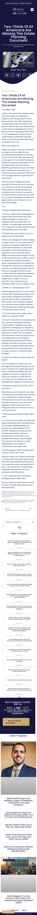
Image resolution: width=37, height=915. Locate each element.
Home (4, 44)
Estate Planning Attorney (17, 500)
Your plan (6, 214)
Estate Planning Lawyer (13, 501)
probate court (26, 501)
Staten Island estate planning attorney (19, 680)
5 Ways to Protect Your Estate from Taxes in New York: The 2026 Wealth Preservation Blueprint (19, 629)
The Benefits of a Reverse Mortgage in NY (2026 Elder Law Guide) (19, 650)
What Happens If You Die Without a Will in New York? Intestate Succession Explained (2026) (19, 596)
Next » (24, 910)
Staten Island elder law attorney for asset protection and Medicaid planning (19, 689)
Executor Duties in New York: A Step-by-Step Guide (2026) (19, 564)
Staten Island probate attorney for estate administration (19, 670)
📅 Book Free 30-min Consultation (13, 722)
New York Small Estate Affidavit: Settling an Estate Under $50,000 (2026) (19, 585)
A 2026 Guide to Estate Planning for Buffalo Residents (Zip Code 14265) (19, 618)
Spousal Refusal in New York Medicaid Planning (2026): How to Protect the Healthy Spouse (19, 554)
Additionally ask (13, 170)
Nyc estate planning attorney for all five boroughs (19, 660)
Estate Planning (8, 91)
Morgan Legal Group (28, 913)
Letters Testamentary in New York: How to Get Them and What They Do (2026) (19, 575)
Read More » (19, 547)
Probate (20, 501)
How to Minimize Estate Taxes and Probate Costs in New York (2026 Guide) (19, 640)
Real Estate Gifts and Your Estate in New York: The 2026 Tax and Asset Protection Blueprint (19, 607)
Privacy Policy (20, 913)
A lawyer (5, 320)
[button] (32, 9)
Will (8, 502)
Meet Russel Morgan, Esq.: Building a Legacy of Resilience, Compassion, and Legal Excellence (19, 542)
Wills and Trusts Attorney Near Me (17, 502)
